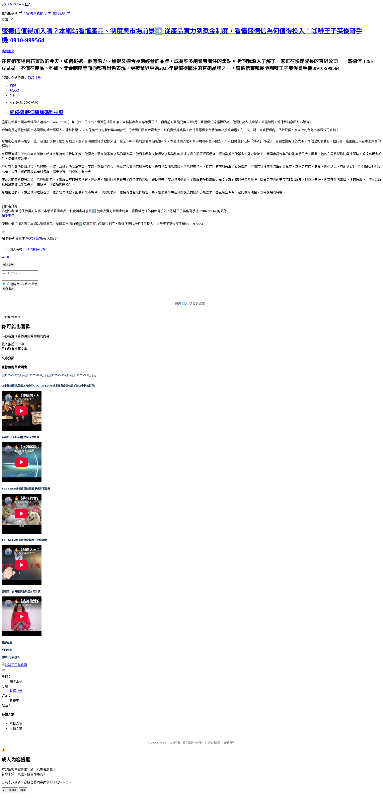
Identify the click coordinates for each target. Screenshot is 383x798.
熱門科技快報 (35, 249)
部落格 (14, 90)
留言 (39, 238)
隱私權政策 (213, 742)
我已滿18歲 (9, 790)
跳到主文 (8, 51)
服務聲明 (229, 742)
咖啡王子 (8, 216)
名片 (13, 95)
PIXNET (161, 742)
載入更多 (8, 264)
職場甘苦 (34, 78)
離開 (23, 790)
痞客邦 (30, 238)
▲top (5, 256)
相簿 (13, 86)
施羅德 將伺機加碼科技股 (36, 112)
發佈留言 (8, 288)
